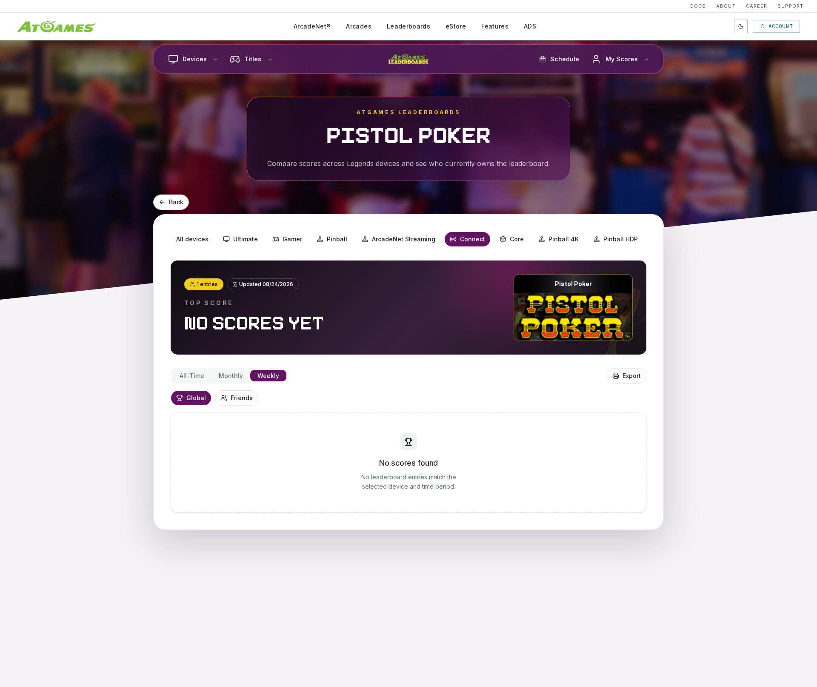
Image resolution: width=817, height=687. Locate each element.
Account (780, 26)
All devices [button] (192, 239)
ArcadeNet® (312, 26)
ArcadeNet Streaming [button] (403, 239)
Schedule (564, 59)
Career (757, 6)
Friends (242, 397)
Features (494, 26)
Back (176, 202)
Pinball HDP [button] (620, 239)
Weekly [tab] (268, 375)
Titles (252, 59)
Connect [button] (472, 239)
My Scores (622, 59)
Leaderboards (408, 26)
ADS (530, 26)
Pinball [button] (337, 239)
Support (790, 6)
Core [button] (517, 239)
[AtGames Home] (56, 26)
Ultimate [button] (245, 239)
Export (632, 375)
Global (196, 397)
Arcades (358, 26)
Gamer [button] (292, 239)
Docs (698, 6)
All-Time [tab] (192, 375)
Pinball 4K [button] (563, 239)
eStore (456, 26)
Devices (195, 59)
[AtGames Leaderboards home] (408, 59)
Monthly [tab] (231, 375)
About (726, 6)
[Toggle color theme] (741, 26)
